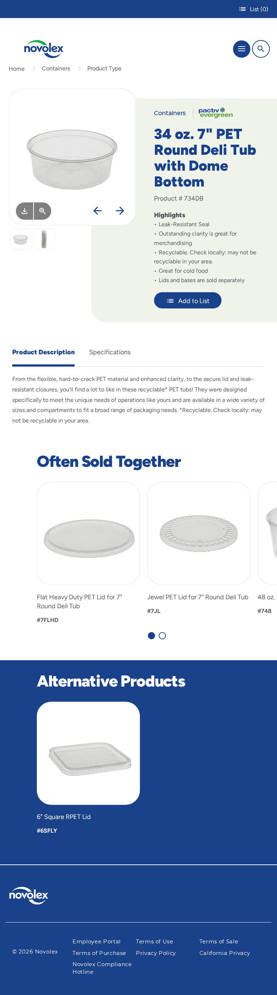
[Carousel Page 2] (162, 635)
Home (17, 68)
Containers (56, 68)
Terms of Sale (218, 941)
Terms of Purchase (99, 953)
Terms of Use (154, 941)
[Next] (120, 211)
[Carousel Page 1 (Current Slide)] (151, 635)
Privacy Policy (156, 953)
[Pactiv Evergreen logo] (34, 897)
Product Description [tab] (43, 352)
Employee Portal (96, 941)
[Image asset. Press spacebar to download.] (24, 211)
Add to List (194, 301)
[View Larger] (42, 211)
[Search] (261, 49)
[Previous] (97, 211)
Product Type (104, 68)
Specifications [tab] (110, 352)
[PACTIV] (213, 112)
